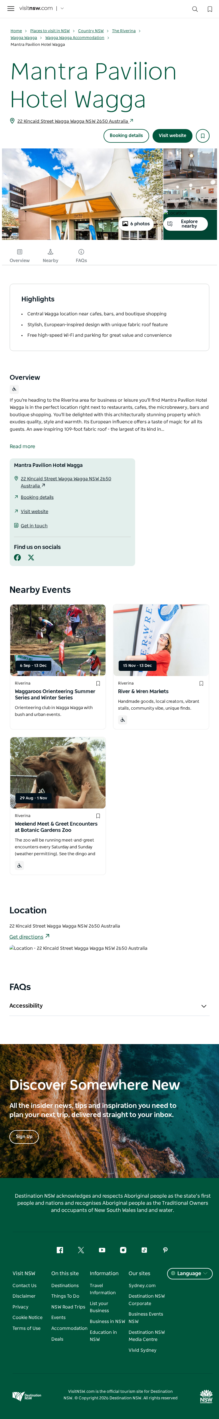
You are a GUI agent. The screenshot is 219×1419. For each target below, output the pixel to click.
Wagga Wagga (24, 38)
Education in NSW (103, 1336)
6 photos (140, 224)
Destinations (65, 1285)
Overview (20, 260)
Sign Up (24, 1136)
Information (104, 1273)
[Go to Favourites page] (209, 8)
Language (189, 1273)
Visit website (172, 135)
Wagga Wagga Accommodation (74, 38)
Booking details (126, 135)
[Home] (35, 8)
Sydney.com (142, 1285)
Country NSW (91, 31)
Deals (57, 1339)
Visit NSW (24, 1273)
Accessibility (26, 1006)
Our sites (139, 1273)
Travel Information (103, 1289)
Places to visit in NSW (50, 31)
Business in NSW (107, 1321)
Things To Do (65, 1296)
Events (58, 1317)
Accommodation (69, 1328)
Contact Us (24, 1285)
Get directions (26, 937)
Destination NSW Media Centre (147, 1336)
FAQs (81, 260)
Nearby (50, 260)
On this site (65, 1273)
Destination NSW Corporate (147, 1300)
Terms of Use (26, 1328)
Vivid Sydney (143, 1350)
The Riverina (124, 31)
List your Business (99, 1307)
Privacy (21, 1307)
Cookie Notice (27, 1317)
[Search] (195, 10)
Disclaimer (24, 1296)
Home (16, 31)
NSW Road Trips (68, 1307)
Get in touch (34, 526)
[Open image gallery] (82, 239)
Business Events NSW (146, 1318)
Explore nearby (189, 223)
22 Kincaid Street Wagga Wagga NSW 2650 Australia (73, 121)
